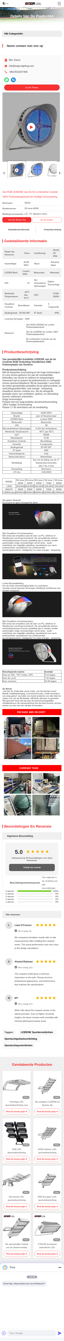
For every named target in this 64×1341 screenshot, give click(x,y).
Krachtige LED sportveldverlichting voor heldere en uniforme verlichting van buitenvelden (16, 1104)
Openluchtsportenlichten (18, 1045)
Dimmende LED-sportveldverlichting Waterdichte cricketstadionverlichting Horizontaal (16, 1199)
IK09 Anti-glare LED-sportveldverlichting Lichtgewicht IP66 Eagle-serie (47, 1199)
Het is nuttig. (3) (24, 931)
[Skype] (13, 80)
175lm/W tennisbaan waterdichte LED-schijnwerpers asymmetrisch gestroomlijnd (47, 1246)
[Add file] (4, 1333)
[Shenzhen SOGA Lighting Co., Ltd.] (33, 3)
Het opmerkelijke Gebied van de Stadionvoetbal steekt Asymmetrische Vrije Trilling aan (16, 1246)
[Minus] (59, 1267)
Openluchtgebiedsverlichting (20, 1039)
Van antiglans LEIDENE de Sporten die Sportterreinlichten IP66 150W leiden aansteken (47, 1104)
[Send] (59, 1333)
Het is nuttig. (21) (25, 1004)
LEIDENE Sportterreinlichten (37, 1032)
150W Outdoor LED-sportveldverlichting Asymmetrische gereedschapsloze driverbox (47, 1151)
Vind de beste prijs (17, 220)
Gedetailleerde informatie (18, 230)
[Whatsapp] (6, 80)
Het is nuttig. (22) (25, 967)
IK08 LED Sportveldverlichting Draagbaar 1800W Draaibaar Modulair (16, 1151)
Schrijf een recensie (32, 867)
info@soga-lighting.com (21, 66)
